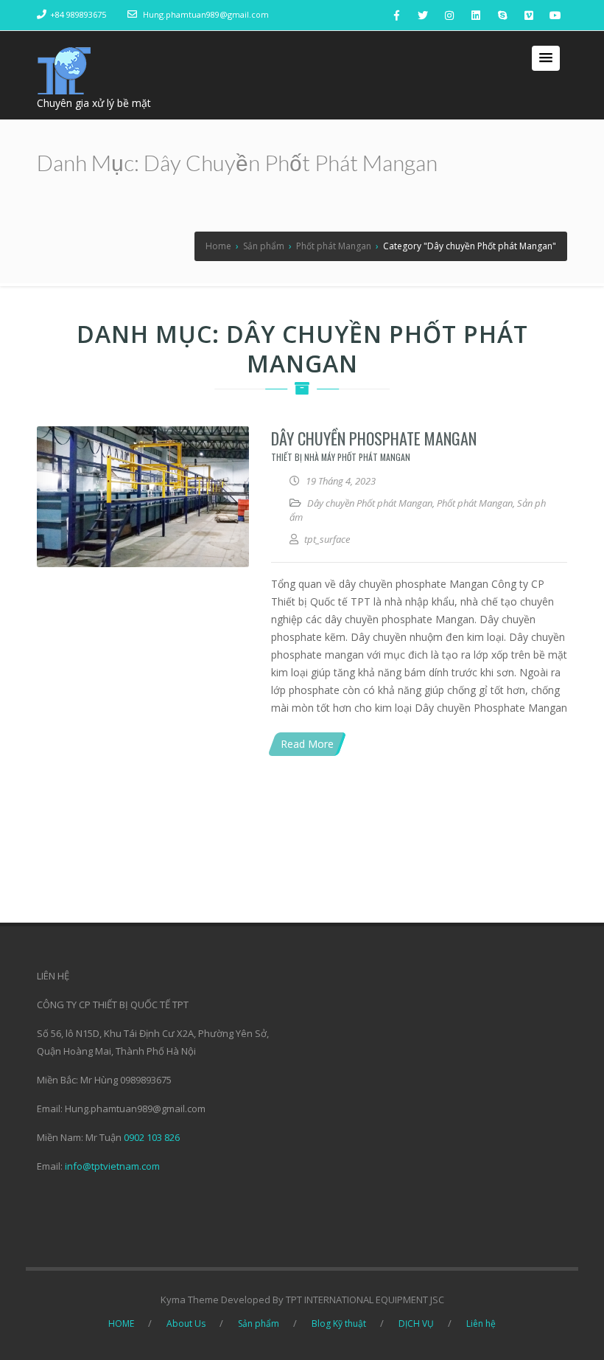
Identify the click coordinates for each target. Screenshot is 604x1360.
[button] (546, 58)
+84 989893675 (78, 14)
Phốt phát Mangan (475, 503)
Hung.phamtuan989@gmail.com (206, 14)
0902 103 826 (152, 1137)
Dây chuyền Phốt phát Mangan (369, 503)
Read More (307, 744)
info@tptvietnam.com (112, 1166)
